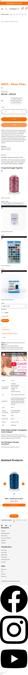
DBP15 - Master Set (5, 265)
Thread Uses (4, 557)
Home (2, 21)
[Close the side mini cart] (0, 0)
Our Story (3, 531)
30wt (6, 160)
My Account (3, 569)
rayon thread (4, 163)
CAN (11, 14)
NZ (22, 14)
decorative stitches (20, 160)
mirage (3, 162)
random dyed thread (19, 162)
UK (14, 14)
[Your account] (18, 9)
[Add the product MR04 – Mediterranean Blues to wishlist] (14, 495)
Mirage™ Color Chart (5, 148)
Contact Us (3, 542)
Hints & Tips (3, 550)
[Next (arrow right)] (2, 674)
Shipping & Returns (5, 533)
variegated (20, 163)
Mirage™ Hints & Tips (6, 149)
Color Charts (4, 552)
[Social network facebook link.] (1, 525)
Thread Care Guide (5, 559)
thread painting (13, 163)
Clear (2, 107)
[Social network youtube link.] (6, 525)
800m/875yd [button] (16, 102)
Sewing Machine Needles (7, 231)
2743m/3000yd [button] (16, 99)
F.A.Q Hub (3, 562)
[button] (6, 111)
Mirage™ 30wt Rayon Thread (11, 21)
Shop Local (3, 576)
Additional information (10, 333)
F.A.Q (3, 337)
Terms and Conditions (6, 538)
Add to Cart (14, 515)
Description (6, 330)
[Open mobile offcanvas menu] (2, 9)
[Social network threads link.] (10, 525)
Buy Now (14, 125)
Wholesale (3, 540)
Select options (14, 505)
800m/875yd (22, 394)
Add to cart (14, 119)
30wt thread (11, 160)
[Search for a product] (6, 9)
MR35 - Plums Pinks (5, 198)
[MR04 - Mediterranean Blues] (14, 481)
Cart (2, 571)
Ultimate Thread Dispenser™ (7, 299)
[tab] (14, 330)
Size (2, 100)
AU (25, 14)
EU (17, 14)
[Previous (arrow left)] (0, 674)
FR (19, 14)
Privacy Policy (4, 535)
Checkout (3, 574)
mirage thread (9, 162)
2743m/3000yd (14, 394)
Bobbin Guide (4, 555)
